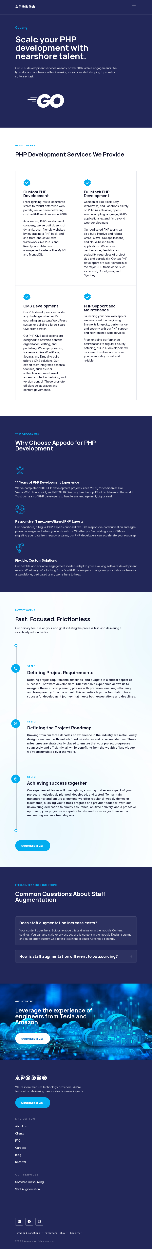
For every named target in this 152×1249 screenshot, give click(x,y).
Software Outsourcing (29, 1182)
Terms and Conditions (27, 1233)
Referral (20, 1162)
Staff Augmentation (27, 1189)
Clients (19, 1133)
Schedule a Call (32, 845)
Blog (18, 1154)
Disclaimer (75, 1233)
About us (21, 1126)
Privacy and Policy (55, 1233)
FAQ (18, 1140)
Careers (20, 1147)
